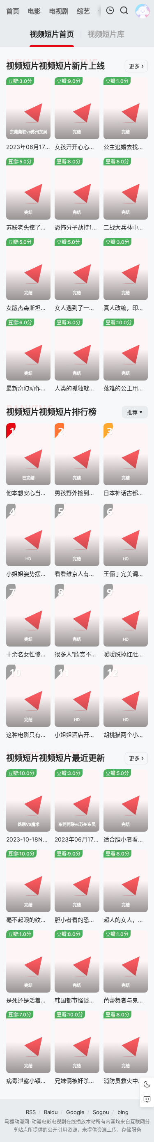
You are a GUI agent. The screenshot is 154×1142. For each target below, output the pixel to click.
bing (123, 1112)
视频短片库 (105, 34)
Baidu (51, 1112)
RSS (31, 1112)
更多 (134, 66)
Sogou (101, 1112)
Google (75, 1112)
